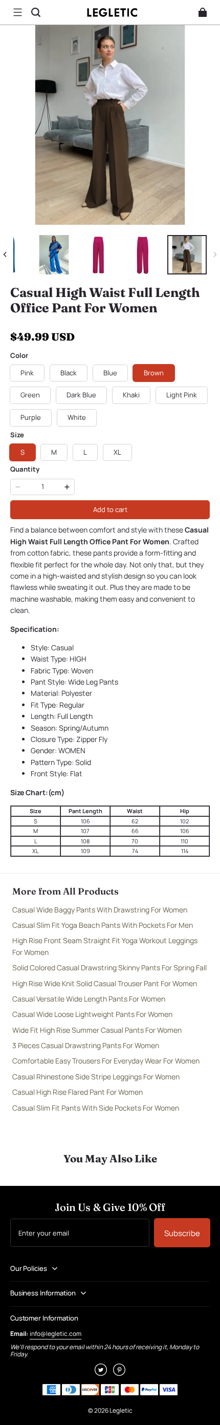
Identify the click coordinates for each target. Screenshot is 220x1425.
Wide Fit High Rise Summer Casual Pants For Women (97, 1030)
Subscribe (182, 1233)
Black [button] (68, 372)
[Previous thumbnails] (5, 254)
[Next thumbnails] (215, 254)
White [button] (77, 417)
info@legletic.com (55, 1333)
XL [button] (117, 452)
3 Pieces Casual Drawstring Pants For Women (85, 1045)
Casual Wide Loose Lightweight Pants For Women (92, 1014)
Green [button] (30, 394)
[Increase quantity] (67, 487)
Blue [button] (110, 372)
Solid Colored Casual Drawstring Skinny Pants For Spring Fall (109, 967)
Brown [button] (154, 372)
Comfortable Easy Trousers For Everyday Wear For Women (106, 1061)
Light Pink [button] (181, 394)
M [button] (54, 452)
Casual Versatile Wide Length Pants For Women (88, 999)
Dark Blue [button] (81, 394)
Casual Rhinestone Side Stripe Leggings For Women (96, 1076)
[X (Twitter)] (101, 1373)
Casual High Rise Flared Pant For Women (77, 1092)
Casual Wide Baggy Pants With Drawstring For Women (99, 909)
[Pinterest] (119, 1373)
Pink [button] (27, 372)
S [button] (22, 452)
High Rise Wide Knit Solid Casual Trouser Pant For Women (104, 983)
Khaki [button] (131, 394)
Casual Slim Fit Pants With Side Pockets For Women (95, 1108)
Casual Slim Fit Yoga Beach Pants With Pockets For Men (102, 925)
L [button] (85, 452)
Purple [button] (30, 417)
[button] (17, 12)
